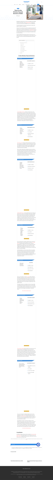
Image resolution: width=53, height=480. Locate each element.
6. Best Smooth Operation (23, 50)
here (26, 439)
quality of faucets (19, 436)
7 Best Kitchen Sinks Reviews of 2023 (18, 458)
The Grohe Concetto (20, 142)
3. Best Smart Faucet (22, 46)
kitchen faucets (28, 22)
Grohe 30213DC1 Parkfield (20, 348)
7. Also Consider (22, 51)
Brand (18, 8)
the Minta (28, 276)
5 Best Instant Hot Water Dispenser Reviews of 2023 (34, 458)
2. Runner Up (21, 45)
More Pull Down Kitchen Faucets (26, 290)
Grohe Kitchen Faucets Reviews (23, 42)
